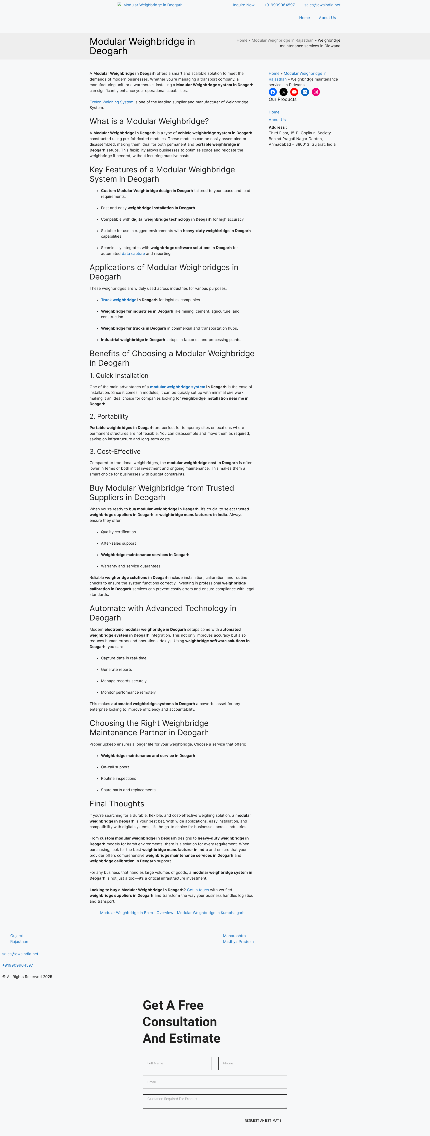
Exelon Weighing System (111, 102)
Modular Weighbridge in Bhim (126, 912)
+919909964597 (17, 965)
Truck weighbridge (118, 300)
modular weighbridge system (177, 387)
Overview (165, 912)
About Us (327, 17)
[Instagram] (316, 92)
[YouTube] (294, 92)
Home (304, 17)
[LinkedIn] (305, 92)
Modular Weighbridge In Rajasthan (283, 40)
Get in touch (198, 890)
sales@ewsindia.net (20, 954)
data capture (133, 253)
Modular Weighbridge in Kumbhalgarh (211, 912)
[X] (284, 92)
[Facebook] (273, 92)
